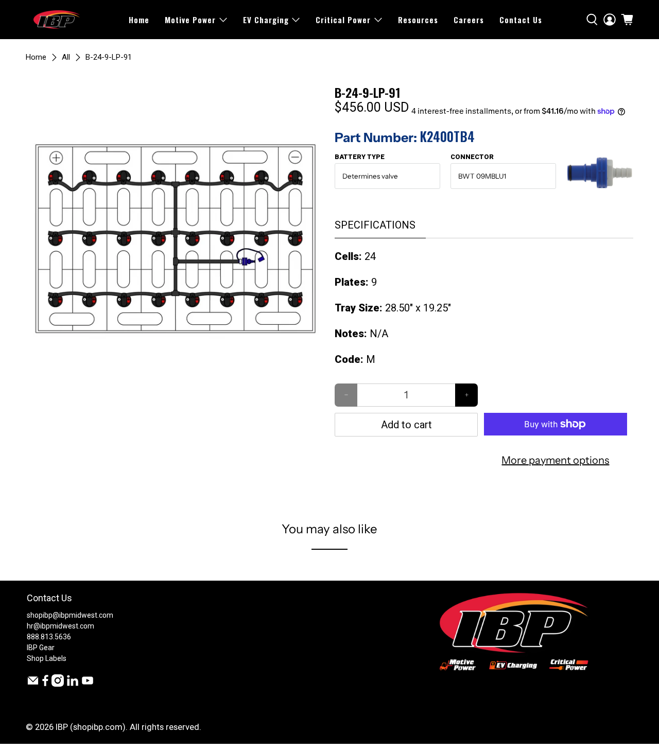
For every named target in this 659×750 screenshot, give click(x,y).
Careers (469, 19)
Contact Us (520, 19)
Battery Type (360, 157)
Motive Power (190, 19)
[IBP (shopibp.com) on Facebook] (45, 684)
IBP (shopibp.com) (91, 727)
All (66, 57)
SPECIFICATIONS (375, 225)
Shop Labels (46, 658)
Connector (472, 157)
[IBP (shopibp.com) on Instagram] (57, 684)
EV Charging (266, 19)
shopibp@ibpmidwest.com (70, 615)
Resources (418, 19)
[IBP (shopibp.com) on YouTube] (87, 684)
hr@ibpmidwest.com (60, 626)
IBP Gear (41, 647)
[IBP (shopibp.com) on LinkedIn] (72, 684)
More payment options (555, 460)
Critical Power (343, 19)
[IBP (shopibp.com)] (56, 19)
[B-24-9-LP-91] (175, 234)
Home (139, 19)
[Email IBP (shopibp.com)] (33, 684)
